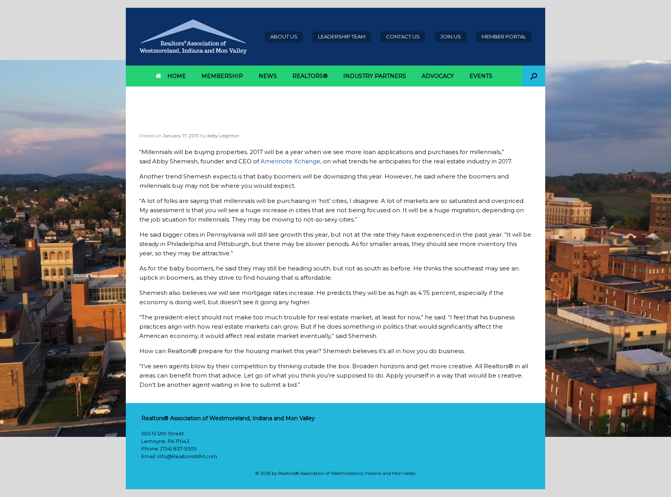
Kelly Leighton (223, 136)
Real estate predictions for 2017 (222, 124)
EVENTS (480, 76)
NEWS (268, 76)
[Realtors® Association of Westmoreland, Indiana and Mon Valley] (193, 36)
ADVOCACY (438, 76)
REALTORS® (310, 76)
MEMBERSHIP (222, 76)
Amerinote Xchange (290, 161)
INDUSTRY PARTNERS (374, 76)
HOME (176, 76)
